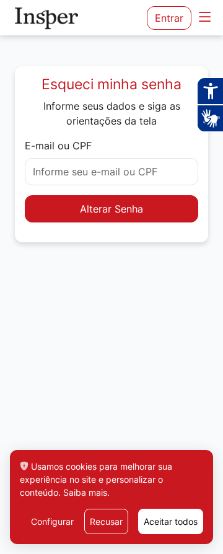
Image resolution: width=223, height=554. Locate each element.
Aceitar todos (171, 521)
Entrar (169, 18)
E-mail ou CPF (58, 145)
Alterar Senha (111, 209)
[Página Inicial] (50, 18)
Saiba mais (85, 492)
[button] (204, 17)
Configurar (52, 521)
